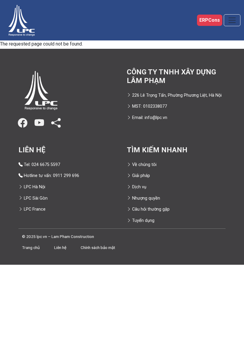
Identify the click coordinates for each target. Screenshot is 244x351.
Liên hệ (60, 247)
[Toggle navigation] (232, 20)
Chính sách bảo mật (98, 247)
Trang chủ (31, 247)
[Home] (21, 20)
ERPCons (209, 20)
